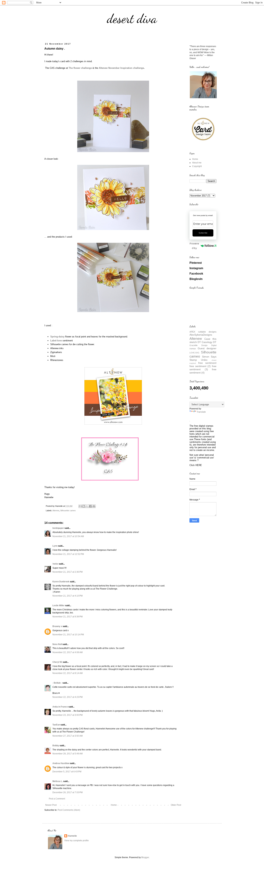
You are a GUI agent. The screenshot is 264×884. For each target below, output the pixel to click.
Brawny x (57, 626)
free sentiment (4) (202, 371)
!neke (55, 564)
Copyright (197, 166)
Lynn (54, 546)
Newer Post (51, 805)
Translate (201, 412)
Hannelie (72, 836)
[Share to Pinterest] (94, 506)
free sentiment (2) (200, 366)
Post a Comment (57, 798)
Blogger (145, 857)
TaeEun (56, 724)
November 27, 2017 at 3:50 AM (67, 736)
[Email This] (80, 506)
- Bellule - (57, 683)
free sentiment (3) (202, 368)
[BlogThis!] (83, 506)
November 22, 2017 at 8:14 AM (67, 673)
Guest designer (207, 348)
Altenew (55, 510)
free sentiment (207, 362)
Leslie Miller (58, 605)
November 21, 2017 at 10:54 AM (68, 536)
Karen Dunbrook (60, 581)
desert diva (132, 18)
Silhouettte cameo (68, 510)
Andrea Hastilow (60, 763)
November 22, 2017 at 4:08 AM (67, 652)
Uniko (204, 359)
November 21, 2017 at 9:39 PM (67, 616)
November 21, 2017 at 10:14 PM (68, 634)
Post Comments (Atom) (69, 810)
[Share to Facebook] (90, 506)
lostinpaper (58, 528)
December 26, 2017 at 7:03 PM (67, 792)
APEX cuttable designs (202, 332)
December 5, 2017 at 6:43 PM (66, 771)
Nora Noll (57, 644)
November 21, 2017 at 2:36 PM (67, 572)
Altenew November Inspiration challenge (121, 68)
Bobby (55, 745)
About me (197, 162)
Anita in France (60, 707)
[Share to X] (87, 506)
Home (114, 805)
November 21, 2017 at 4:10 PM (67, 596)
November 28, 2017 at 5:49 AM (67, 753)
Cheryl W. (57, 662)
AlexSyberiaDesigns (200, 334)
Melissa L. (57, 781)
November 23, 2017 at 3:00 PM (67, 715)
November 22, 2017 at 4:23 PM (67, 697)
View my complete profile (76, 840)
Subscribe (203, 233)
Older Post (176, 805)
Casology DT (209, 342)
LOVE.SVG (194, 353)
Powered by (194, 245)
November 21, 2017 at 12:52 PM (68, 554)
